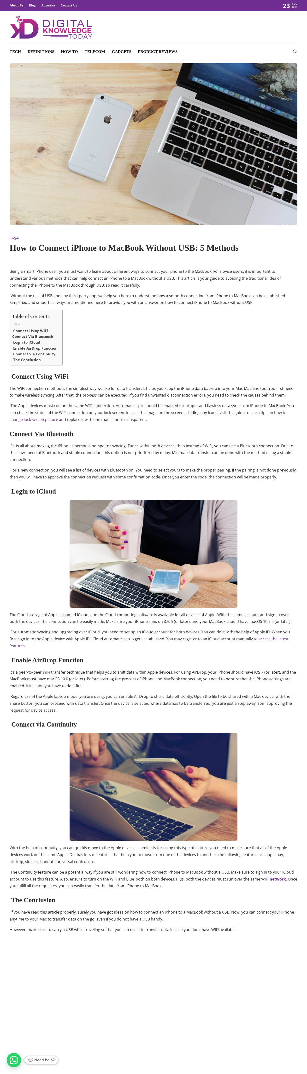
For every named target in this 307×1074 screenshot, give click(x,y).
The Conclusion (26, 359)
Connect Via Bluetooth (32, 336)
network (278, 879)
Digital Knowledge (252, 973)
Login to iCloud (26, 342)
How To (69, 51)
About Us (16, 5)
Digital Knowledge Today (281, 1056)
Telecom (95, 51)
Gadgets (121, 51)
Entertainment (252, 989)
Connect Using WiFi (30, 330)
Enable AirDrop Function (35, 348)
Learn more (27, 1020)
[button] (14, 1060)
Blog (32, 5)
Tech (15, 51)
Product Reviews (157, 51)
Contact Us (69, 5)
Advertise (48, 5)
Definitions (41, 51)
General (252, 1006)
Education (252, 981)
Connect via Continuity (33, 354)
